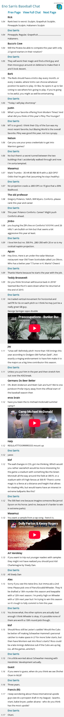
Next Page (49, 12)
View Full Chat (32, 12)
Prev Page (14, 12)
